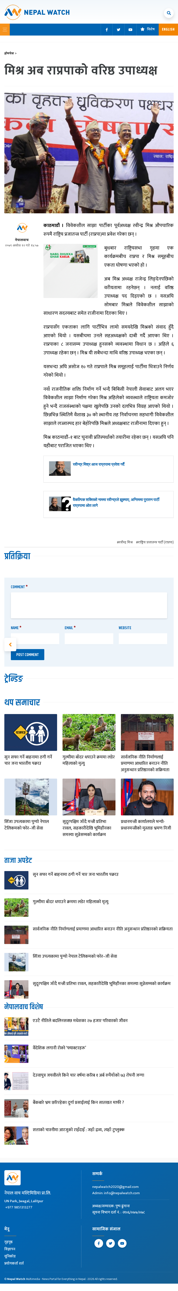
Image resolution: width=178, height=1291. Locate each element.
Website (125, 628)
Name (16, 628)
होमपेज (10, 54)
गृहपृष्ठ (8, 1242)
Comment (19, 587)
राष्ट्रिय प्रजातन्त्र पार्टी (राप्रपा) (156, 542)
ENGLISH (168, 29)
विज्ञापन (9, 1249)
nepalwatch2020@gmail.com (115, 1187)
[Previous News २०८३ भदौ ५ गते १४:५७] (10, 644)
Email (70, 628)
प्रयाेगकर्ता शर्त (14, 1263)
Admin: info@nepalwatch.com (116, 1193)
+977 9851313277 (18, 1207)
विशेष (151, 29)
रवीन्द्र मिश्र (126, 542)
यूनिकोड (10, 1256)
